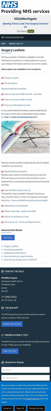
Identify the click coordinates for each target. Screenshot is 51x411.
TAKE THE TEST (9, 351)
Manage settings (36, 408)
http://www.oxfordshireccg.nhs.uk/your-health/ (27, 200)
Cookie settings (32, 398)
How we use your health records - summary (23, 94)
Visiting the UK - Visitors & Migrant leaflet (22, 222)
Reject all (20, 408)
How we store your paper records (18, 256)
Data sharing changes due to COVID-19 (20, 259)
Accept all (7, 408)
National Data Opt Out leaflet (13, 88)
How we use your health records (18, 99)
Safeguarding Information (15, 253)
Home (3, 43)
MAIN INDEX (8, 237)
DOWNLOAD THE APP (12, 324)
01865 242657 (11, 296)
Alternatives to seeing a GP (16, 205)
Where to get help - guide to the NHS (20, 211)
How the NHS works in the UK (17, 190)
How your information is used (17, 105)
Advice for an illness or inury (16, 216)
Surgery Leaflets (16, 43)
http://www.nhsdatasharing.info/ (21, 117)
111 (15, 300)
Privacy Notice (11, 83)
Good (31, 31)
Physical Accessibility (13, 249)
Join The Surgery (29, 23)
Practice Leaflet (11, 77)
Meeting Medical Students (15, 171)
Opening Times (10, 23)
